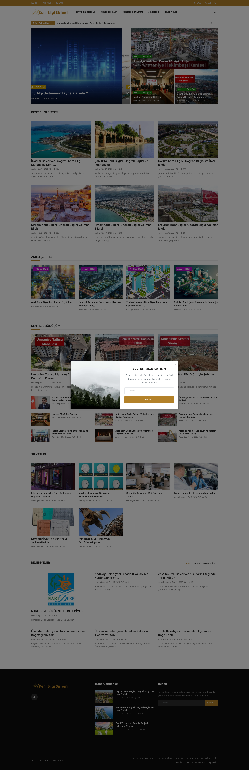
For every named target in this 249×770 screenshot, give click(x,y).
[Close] (175, 364)
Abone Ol (149, 399)
